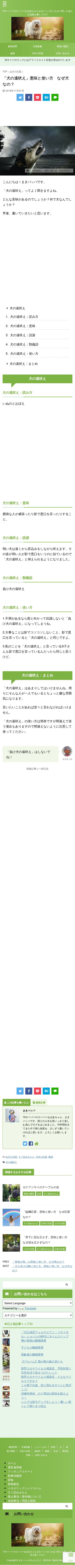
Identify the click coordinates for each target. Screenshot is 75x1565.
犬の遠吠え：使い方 (24, 353)
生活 (56, 1450)
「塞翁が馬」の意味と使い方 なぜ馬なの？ (38, 1261)
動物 (50, 1156)
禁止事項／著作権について (24, 1496)
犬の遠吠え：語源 (22, 335)
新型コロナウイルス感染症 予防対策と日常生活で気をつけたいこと (46, 1370)
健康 (12, 53)
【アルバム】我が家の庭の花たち (42, 1361)
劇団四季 (12, 46)
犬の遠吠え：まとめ (24, 363)
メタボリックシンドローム (24, 1488)
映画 (53, 1446)
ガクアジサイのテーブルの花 (41, 1187)
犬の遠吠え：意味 (22, 325)
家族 (10, 1480)
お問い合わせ (62, 53)
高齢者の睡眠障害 (32, 1354)
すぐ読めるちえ (26, 1156)
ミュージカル (40, 1446)
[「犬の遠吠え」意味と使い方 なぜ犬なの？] (46, 97)
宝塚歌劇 (37, 46)
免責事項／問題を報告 (22, 1501)
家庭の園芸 (62, 46)
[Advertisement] (37, 114)
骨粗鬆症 (13, 1484)
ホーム (12, 1463)
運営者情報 (15, 1467)
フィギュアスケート (20, 1471)
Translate (30, 1308)
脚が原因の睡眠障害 (33, 1340)
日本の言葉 (37, 53)
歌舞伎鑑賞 (15, 1476)
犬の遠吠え (17, 308)
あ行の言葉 (11, 1156)
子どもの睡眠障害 (32, 1347)
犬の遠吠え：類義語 (24, 344)
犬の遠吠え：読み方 (24, 316)
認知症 (37, 1450)
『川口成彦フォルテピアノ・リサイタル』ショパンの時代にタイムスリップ (45, 1334)
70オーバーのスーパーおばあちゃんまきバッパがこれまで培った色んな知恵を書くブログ (37, 1553)
